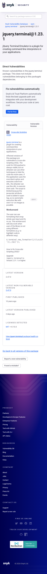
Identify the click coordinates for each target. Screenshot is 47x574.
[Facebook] (25, 524)
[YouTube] (21, 524)
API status (6, 436)
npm (32, 24)
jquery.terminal (11, 26)
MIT (7, 327)
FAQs (5, 460)
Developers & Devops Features (14, 417)
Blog (4, 452)
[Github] (21, 535)
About (5, 472)
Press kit (6, 491)
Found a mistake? (11, 366)
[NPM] (25, 535)
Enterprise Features (10, 421)
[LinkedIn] (30, 524)
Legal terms (7, 484)
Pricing (5, 425)
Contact (5, 480)
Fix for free (12, 112)
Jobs (4, 476)
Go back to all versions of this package (20, 351)
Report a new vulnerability (15, 359)
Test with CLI (7, 432)
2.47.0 (8, 290)
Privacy (5, 488)
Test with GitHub (9, 428)
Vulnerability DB (8, 448)
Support (5, 508)
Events (5, 495)
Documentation (8, 456)
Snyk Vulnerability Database (16, 24)
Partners (6, 413)
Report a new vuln (9, 512)
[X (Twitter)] (16, 524)
